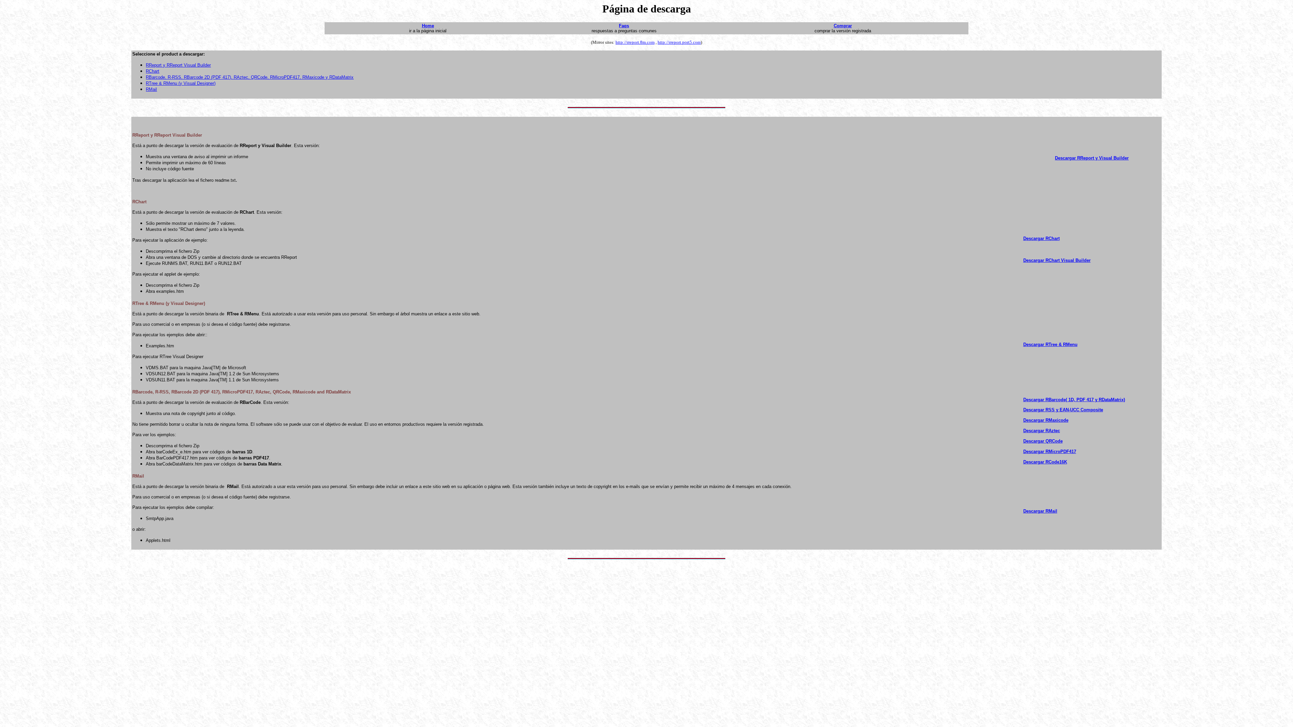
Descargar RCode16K (1045, 461)
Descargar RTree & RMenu (1050, 344)
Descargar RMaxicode (1045, 420)
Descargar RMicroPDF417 (1049, 451)
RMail (151, 89)
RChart (152, 71)
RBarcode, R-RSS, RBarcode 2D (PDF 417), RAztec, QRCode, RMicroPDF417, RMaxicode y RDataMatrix (250, 77)
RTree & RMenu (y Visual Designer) (181, 83)
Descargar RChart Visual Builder (1057, 260)
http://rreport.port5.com (679, 42)
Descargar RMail (1040, 511)
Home (428, 25)
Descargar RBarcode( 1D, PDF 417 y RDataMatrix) (1074, 399)
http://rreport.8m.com (635, 42)
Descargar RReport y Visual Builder (1092, 158)
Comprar (843, 25)
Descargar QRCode (1043, 441)
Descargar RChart (1041, 238)
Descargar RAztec (1041, 430)
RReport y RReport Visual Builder (178, 65)
